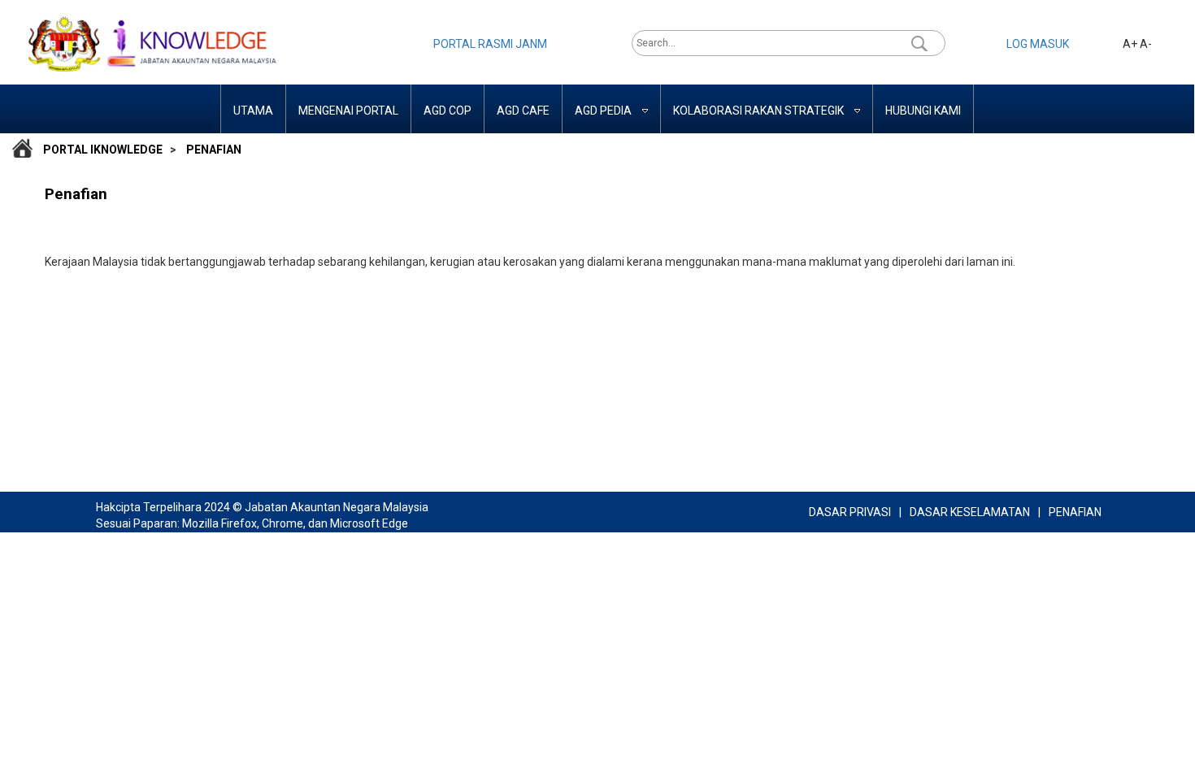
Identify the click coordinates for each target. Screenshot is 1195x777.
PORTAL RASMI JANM (490, 43)
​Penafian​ (213, 149)
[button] (919, 43)
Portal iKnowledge (103, 149)
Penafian (1075, 512)
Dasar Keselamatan (970, 512)
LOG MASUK (1037, 43)
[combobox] (774, 43)
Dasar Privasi (850, 512)
